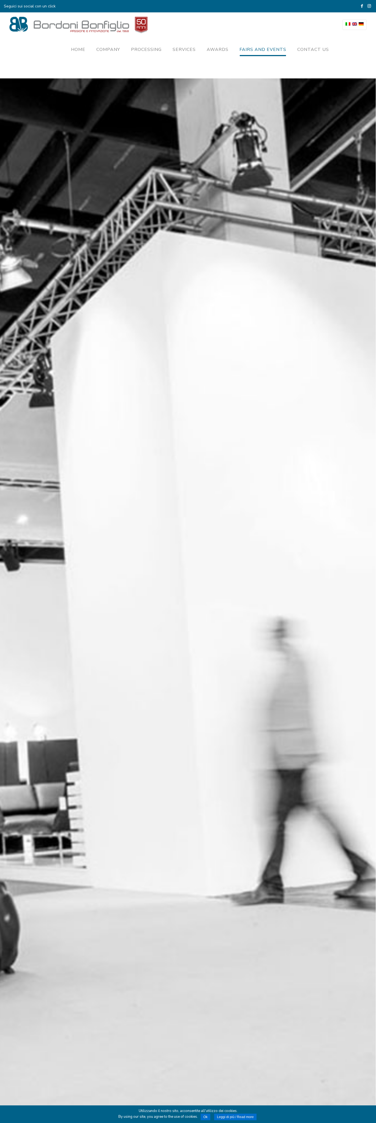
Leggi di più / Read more (235, 1117)
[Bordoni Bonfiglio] (78, 24)
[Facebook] (362, 6)
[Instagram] (369, 6)
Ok (205, 1117)
